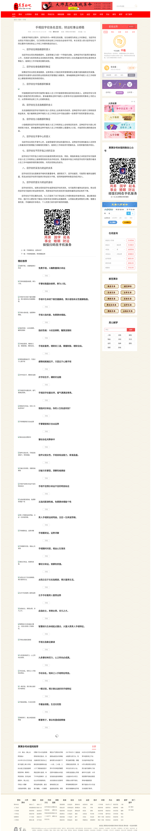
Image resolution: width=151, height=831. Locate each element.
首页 (13, 14)
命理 (101, 14)
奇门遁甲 (129, 14)
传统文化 (51, 14)
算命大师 (56, 32)
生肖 (82, 14)
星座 (69, 14)
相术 (94, 14)
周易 (36, 14)
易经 (43, 14)
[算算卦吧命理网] (28, 6)
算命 (20, 14)
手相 (24, 19)
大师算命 (28, 14)
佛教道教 (61, 14)
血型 (88, 14)
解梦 (120, 14)
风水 (107, 14)
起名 (75, 14)
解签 (114, 14)
